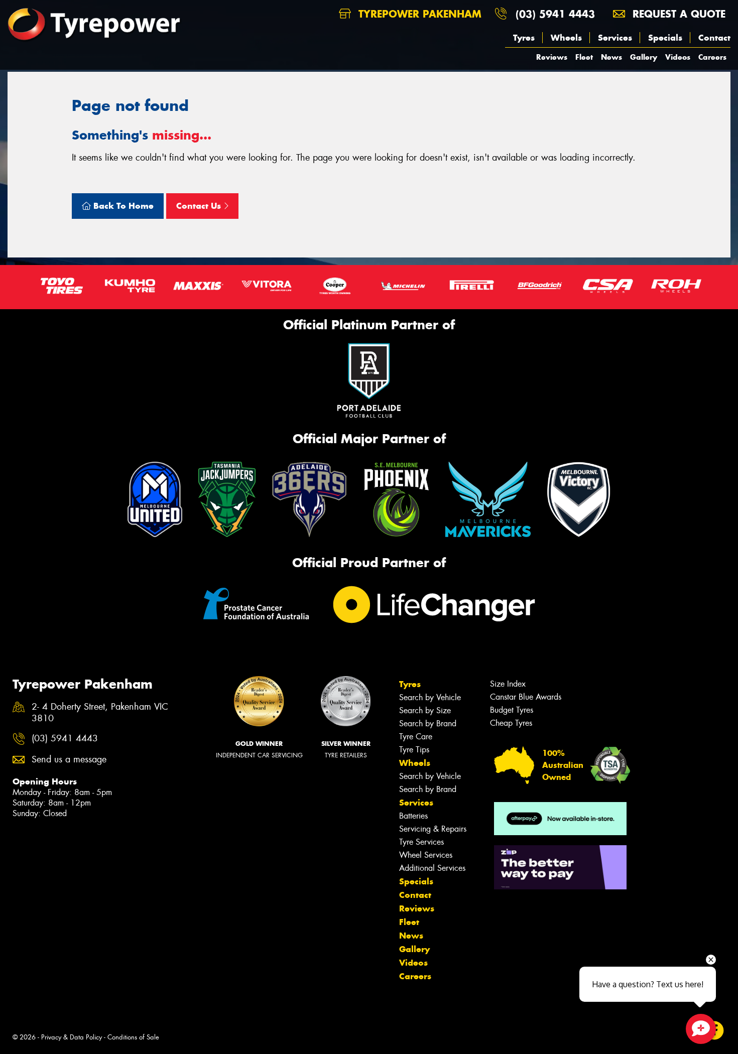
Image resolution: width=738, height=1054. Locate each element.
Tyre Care (415, 736)
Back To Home (122, 205)
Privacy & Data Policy (71, 1037)
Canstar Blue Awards (525, 697)
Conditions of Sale (133, 1037)
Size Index (508, 684)
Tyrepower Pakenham (418, 14)
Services (615, 37)
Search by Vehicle (430, 697)
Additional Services (432, 868)
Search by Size (425, 710)
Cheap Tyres (511, 723)
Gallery (643, 57)
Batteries (413, 816)
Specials (665, 37)
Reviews (551, 57)
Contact (714, 37)
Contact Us (199, 205)
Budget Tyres (511, 710)
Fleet (584, 57)
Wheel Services (425, 855)
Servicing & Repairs (432, 829)
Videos (677, 57)
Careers (712, 57)
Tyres (524, 37)
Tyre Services (421, 842)
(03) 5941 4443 (555, 14)
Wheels (566, 37)
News (611, 57)
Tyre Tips (414, 749)
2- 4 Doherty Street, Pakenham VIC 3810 (100, 712)
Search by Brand (427, 723)
